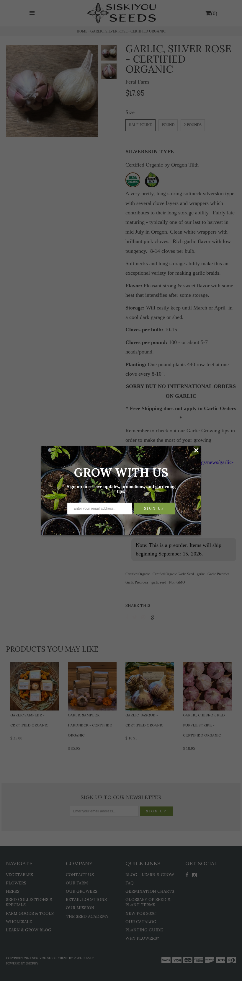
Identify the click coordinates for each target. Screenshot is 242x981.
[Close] (196, 450)
